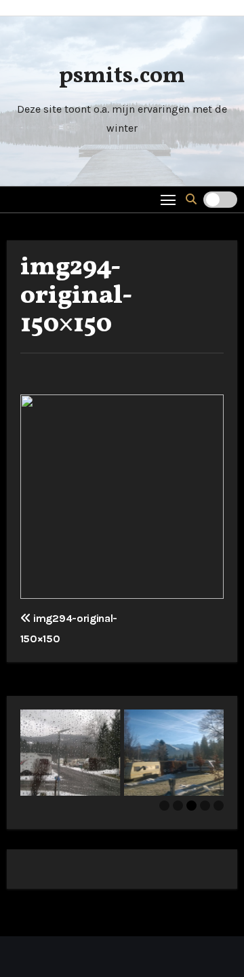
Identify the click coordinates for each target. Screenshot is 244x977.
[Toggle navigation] (168, 199)
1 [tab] (164, 805)
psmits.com (122, 76)
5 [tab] (219, 805)
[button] (191, 199)
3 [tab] (191, 805)
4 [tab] (205, 805)
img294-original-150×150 (76, 296)
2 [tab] (178, 805)
